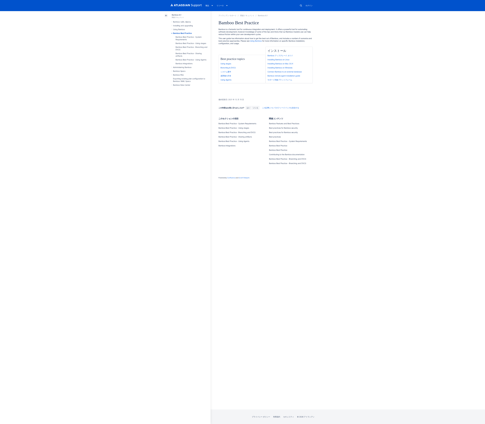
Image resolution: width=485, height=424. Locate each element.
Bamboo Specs (179, 71)
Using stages (226, 64)
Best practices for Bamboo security (283, 128)
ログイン (309, 5)
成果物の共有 (226, 76)
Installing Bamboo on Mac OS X (280, 64)
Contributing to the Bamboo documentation (286, 154)
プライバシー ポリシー (261, 417)
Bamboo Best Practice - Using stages (191, 43)
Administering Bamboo (182, 67)
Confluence (231, 178)
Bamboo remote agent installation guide (284, 76)
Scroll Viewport (244, 178)
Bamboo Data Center (181, 85)
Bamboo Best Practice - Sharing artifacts (235, 137)
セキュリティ (288, 417)
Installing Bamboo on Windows (280, 68)
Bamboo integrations (184, 63)
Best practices (275, 137)
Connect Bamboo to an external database (285, 72)
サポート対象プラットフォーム (280, 80)
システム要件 (226, 72)
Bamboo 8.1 (176, 15)
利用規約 (276, 417)
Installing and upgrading (183, 26)
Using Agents (226, 80)
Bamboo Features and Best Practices (284, 123)
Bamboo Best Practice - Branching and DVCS (237, 132)
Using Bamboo (179, 29)
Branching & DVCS (228, 68)
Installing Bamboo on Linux (278, 59)
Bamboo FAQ (178, 75)
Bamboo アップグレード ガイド (280, 55)
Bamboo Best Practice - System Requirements (237, 123)
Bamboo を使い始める (182, 22)
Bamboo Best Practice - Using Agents (191, 60)
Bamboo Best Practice (182, 33)
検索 (301, 6)
